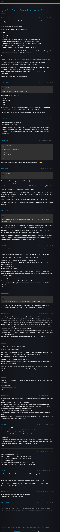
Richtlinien (18, 527)
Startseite (4, 527)
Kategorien (11, 527)
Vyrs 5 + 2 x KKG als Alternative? (21, 10)
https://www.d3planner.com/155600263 (11, 387)
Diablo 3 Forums (5, 1)
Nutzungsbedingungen (29, 527)
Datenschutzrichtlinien (43, 527)
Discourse (17, 531)
